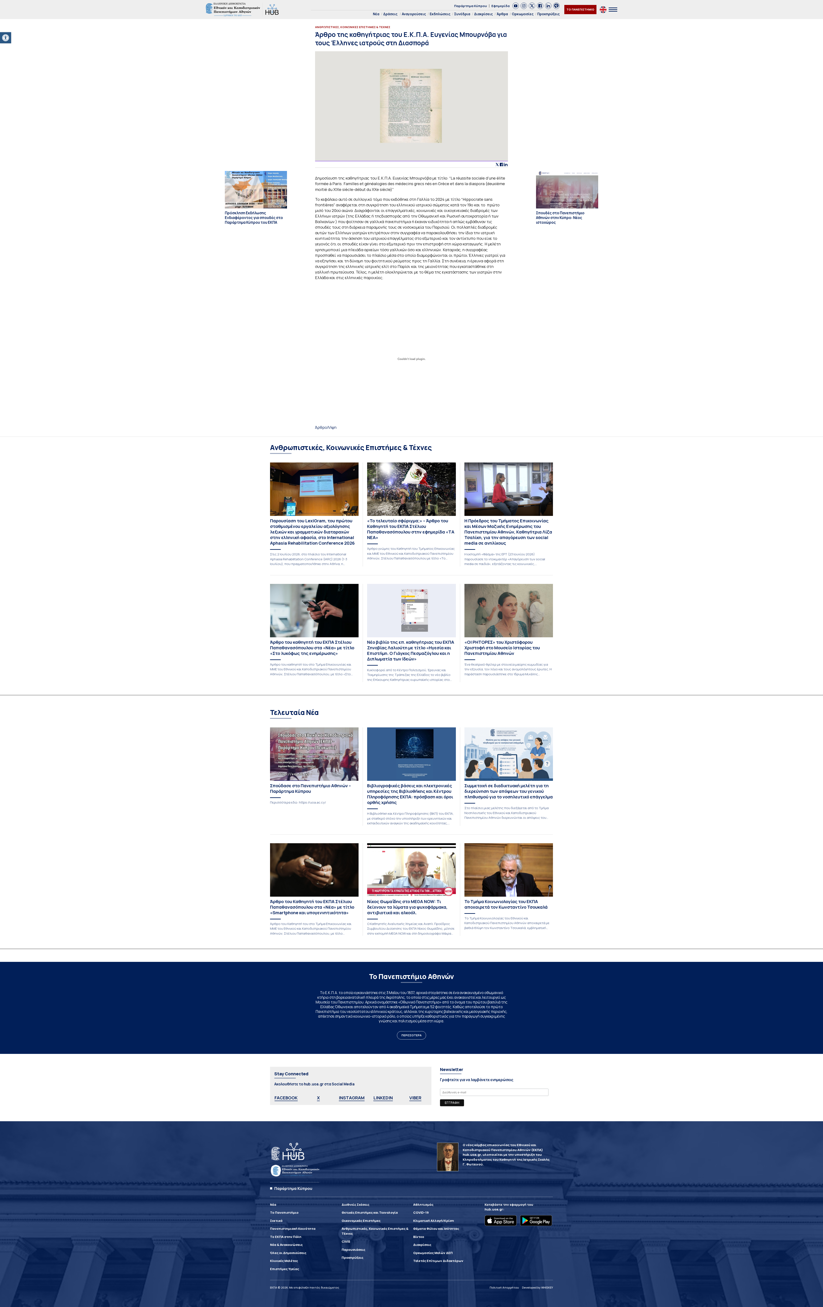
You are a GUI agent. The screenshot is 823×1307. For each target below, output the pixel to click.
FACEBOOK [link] (286, 1098)
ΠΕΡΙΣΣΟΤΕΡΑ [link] (411, 1035)
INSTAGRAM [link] (352, 1098)
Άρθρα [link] (502, 14)
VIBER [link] (415, 1098)
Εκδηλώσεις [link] (440, 14)
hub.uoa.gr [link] (494, 1209)
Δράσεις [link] (390, 14)
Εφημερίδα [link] (500, 6)
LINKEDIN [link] (383, 1098)
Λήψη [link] (331, 427)
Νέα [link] (376, 14)
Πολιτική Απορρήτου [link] (504, 1287)
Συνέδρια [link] (462, 14)
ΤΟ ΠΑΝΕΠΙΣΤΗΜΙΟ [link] (580, 9)
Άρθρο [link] (321, 427)
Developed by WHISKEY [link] (537, 1287)
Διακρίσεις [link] (483, 14)
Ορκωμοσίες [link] (522, 14)
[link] (5, 37)
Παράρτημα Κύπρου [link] (470, 6)
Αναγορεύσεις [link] (414, 14)
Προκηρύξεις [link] (548, 14)
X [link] (318, 1098)
